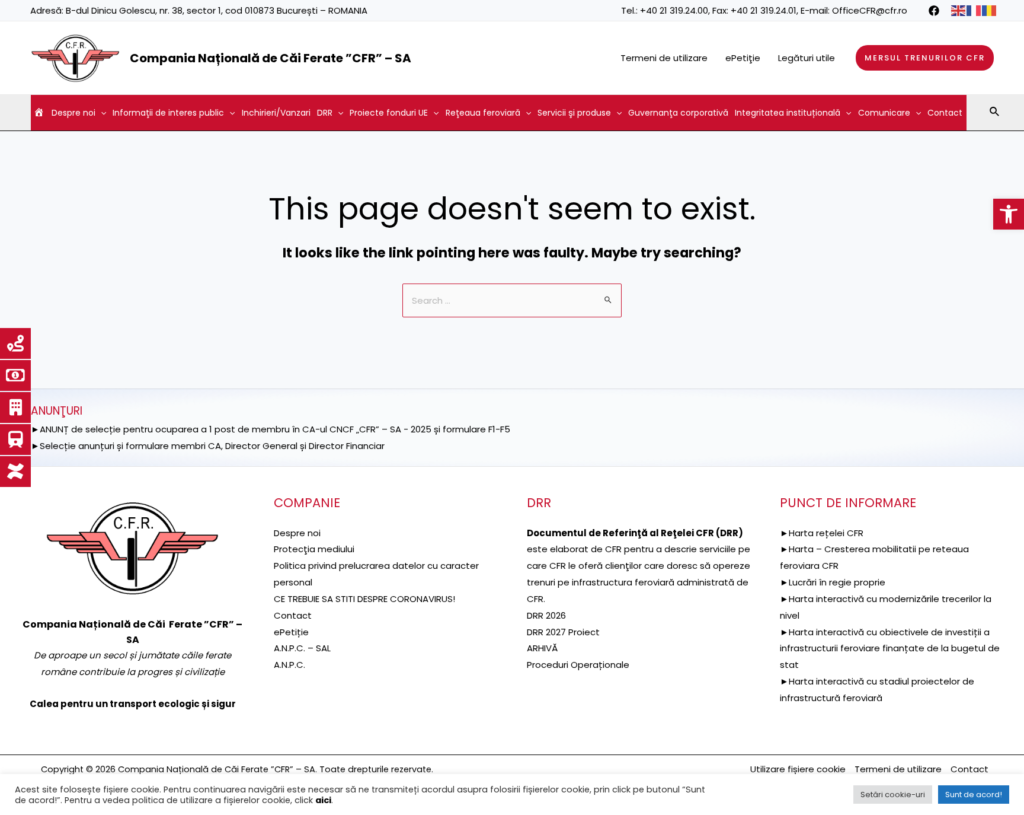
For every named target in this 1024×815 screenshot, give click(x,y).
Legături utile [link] (806, 58)
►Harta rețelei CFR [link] (821, 533)
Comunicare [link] (884, 113)
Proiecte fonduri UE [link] (389, 113)
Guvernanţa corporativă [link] (678, 113)
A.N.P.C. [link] (289, 664)
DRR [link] (324, 113)
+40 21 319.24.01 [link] (763, 10)
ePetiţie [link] (742, 58)
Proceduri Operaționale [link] (578, 664)
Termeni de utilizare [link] (664, 58)
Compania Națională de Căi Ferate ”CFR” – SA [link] (270, 58)
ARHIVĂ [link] (542, 648)
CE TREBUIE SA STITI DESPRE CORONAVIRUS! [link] (364, 599)
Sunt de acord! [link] (973, 794)
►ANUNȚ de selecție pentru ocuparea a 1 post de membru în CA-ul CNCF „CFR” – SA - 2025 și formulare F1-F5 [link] (270, 429)
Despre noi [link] (73, 113)
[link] (1008, 214)
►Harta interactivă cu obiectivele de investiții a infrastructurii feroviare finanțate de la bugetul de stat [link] (890, 648)
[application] (100, 112)
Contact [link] (944, 113)
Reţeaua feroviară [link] (483, 113)
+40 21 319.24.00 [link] (674, 10)
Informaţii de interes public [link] (168, 113)
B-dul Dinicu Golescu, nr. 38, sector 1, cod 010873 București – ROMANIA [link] (216, 10)
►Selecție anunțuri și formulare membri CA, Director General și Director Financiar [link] (208, 446)
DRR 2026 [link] (546, 615)
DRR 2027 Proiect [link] (563, 632)
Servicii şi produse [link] (574, 113)
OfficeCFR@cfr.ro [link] (869, 10)
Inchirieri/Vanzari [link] (276, 113)
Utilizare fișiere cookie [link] (798, 769)
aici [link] (323, 800)
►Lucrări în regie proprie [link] (832, 582)
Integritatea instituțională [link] (787, 113)
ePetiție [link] (291, 632)
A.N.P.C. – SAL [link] (302, 648)
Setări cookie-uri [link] (892, 794)
